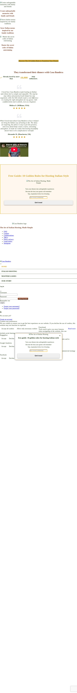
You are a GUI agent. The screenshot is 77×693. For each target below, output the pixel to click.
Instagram (7, 243)
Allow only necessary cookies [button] (27, 329)
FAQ (5, 231)
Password (3, 297)
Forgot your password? (11, 308)
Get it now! (38, 202)
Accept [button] (3, 338)
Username (3, 292)
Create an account (6, 319)
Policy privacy (9, 239)
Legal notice (8, 241)
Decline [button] (11, 338)
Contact (6, 233)
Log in (2, 302)
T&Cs (6, 237)
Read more (72, 329)
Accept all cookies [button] (7, 329)
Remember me (5, 301)
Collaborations (9, 235)
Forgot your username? (12, 306)
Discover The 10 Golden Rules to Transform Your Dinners (39, 61)
